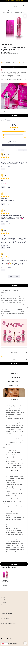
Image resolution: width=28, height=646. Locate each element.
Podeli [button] (4, 111)
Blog (2, 604)
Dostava (9, 53)
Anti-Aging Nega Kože (14, 381)
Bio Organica (8, 10)
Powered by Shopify (17, 643)
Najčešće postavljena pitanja (7, 613)
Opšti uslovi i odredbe (5, 616)
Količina (2, 56)
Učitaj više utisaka (14, 276)
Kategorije (3, 599)
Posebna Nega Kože (14, 385)
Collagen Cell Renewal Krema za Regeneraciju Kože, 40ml (13, 12)
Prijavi (8, 168)
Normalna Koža (14, 373)
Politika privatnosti (5, 618)
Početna (2, 10)
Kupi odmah (14, 115)
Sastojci (8, 359)
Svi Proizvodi (3, 602)
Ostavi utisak (14, 145)
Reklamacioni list (4, 620)
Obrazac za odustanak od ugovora (8, 623)
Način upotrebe (9, 352)
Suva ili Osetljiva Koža (14, 377)
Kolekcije (3, 597)
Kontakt (2, 625)
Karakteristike (9, 349)
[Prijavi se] (25, 633)
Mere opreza (9, 356)
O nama (2, 611)
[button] (1, 5)
